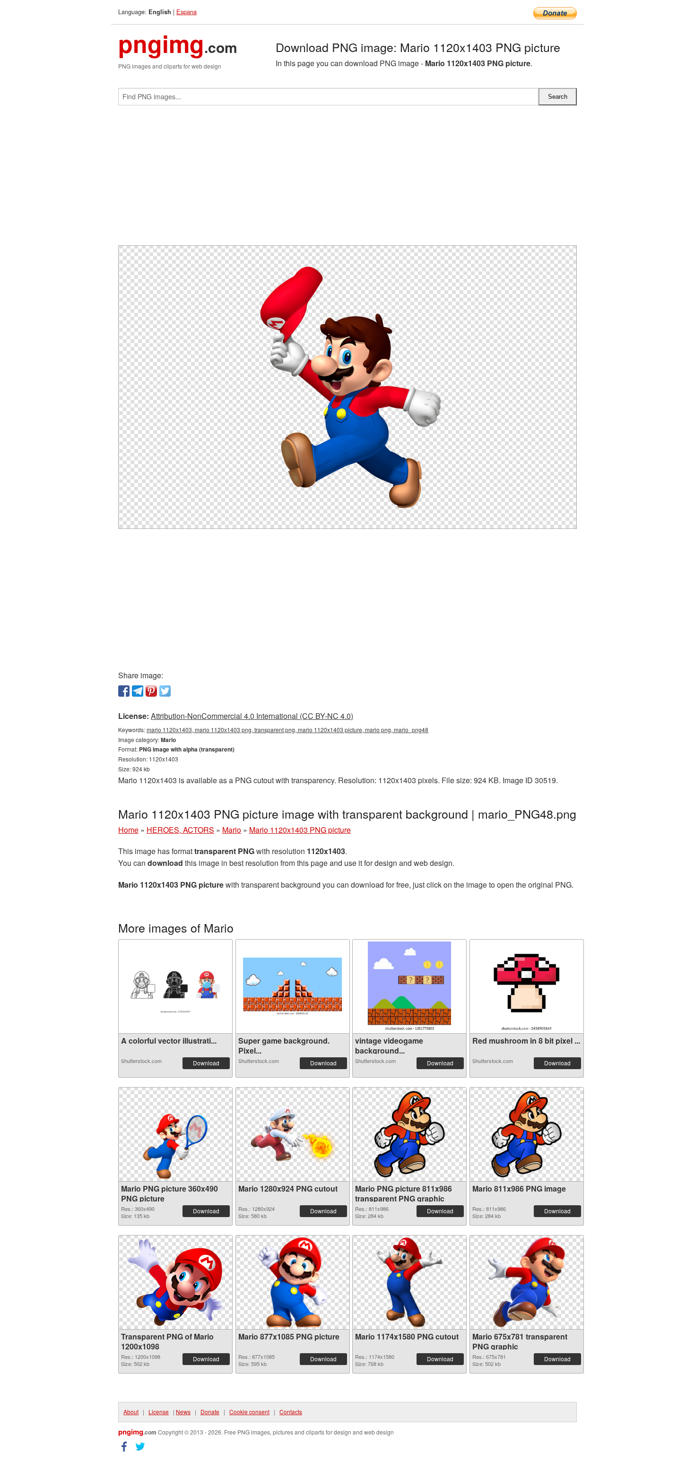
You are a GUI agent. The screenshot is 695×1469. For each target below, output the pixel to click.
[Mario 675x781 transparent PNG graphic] (526, 1282)
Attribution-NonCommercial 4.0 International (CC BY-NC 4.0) (252, 715)
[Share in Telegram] (137, 691)
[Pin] (151, 691)
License (158, 1412)
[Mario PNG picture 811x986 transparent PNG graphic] (409, 1134)
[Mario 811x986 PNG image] (527, 1134)
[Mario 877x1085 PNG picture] (292, 1282)
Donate (209, 1412)
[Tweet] (165, 691)
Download (206, 1063)
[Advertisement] (347, 179)
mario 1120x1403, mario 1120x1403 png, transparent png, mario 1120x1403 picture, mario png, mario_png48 (287, 730)
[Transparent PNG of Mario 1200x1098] (175, 1282)
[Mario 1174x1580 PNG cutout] (409, 1282)
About (131, 1412)
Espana (186, 11)
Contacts (290, 1412)
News (183, 1412)
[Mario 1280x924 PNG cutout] (292, 1134)
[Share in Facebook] (124, 691)
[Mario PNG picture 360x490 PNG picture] (175, 1134)
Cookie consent (249, 1412)
